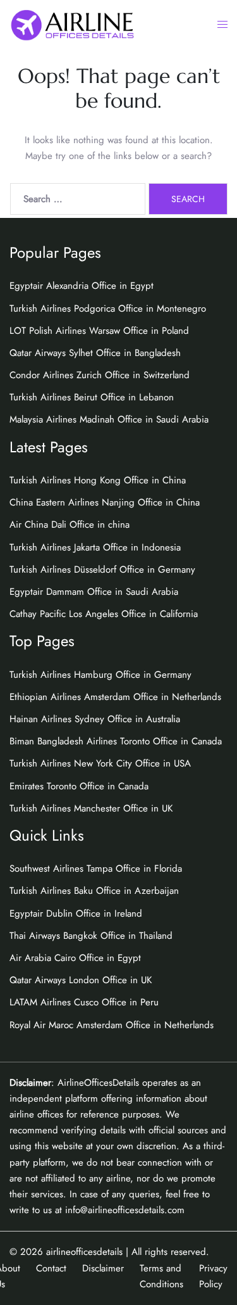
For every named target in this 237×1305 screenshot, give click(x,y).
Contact (51, 1268)
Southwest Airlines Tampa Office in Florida (95, 868)
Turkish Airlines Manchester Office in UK (91, 808)
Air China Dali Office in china (69, 525)
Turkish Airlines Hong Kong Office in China (97, 480)
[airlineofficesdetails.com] (72, 24)
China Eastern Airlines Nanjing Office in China (104, 502)
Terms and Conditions (161, 1276)
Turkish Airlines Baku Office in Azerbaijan (94, 891)
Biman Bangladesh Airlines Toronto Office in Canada (115, 741)
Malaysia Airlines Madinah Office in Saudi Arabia (109, 419)
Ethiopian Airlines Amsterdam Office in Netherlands (115, 697)
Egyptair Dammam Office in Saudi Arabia (93, 592)
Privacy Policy (213, 1276)
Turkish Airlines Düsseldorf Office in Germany (102, 569)
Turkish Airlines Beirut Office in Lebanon (91, 397)
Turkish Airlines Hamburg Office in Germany (100, 675)
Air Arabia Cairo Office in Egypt (75, 958)
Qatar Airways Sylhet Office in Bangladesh (95, 353)
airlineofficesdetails (84, 1252)
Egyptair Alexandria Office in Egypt (81, 286)
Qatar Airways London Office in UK (80, 980)
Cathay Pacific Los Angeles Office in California (103, 614)
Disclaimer (103, 1268)
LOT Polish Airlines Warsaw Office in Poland (99, 331)
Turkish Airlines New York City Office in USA (100, 763)
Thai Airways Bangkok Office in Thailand (91, 936)
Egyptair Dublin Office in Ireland (75, 913)
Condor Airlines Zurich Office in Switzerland (99, 375)
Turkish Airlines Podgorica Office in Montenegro (107, 308)
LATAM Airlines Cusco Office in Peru (84, 1002)
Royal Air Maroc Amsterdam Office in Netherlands (111, 1025)
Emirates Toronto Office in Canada (79, 786)
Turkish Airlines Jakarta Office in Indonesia (95, 547)
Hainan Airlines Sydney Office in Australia (94, 719)
